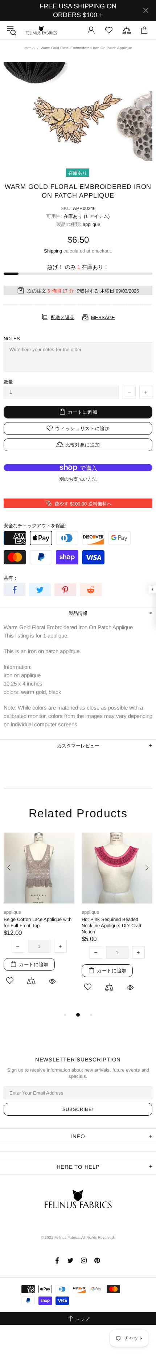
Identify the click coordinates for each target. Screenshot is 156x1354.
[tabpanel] (39, 918)
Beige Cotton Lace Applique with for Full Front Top (37, 922)
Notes (12, 338)
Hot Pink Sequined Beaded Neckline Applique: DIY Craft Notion (111, 925)
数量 (8, 382)
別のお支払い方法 (78, 479)
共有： (11, 578)
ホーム (29, 48)
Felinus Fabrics (41, 30)
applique (91, 224)
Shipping (53, 251)
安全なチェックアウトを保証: (35, 525)
